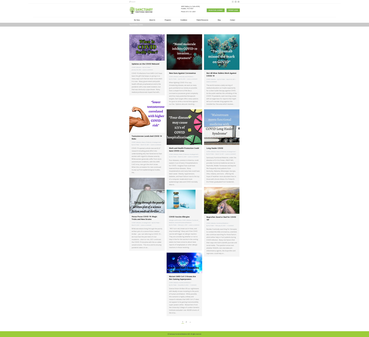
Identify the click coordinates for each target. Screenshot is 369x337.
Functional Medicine (222, 223)
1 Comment (230, 225)
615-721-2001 (191, 12)
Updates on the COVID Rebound (145, 64)
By (146, 67)
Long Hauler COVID (214, 148)
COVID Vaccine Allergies (179, 217)
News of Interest (146, 142)
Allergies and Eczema (175, 220)
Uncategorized (156, 142)
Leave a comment (148, 70)
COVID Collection (136, 67)
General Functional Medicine (183, 222)
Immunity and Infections (186, 76)
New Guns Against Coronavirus (182, 73)
